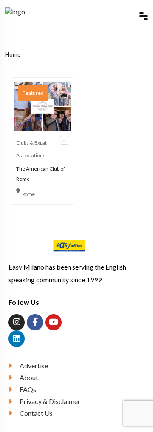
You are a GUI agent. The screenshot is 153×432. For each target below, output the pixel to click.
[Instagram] (16, 322)
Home (13, 54)
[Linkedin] (16, 338)
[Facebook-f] (35, 322)
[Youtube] (53, 322)
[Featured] (42, 105)
